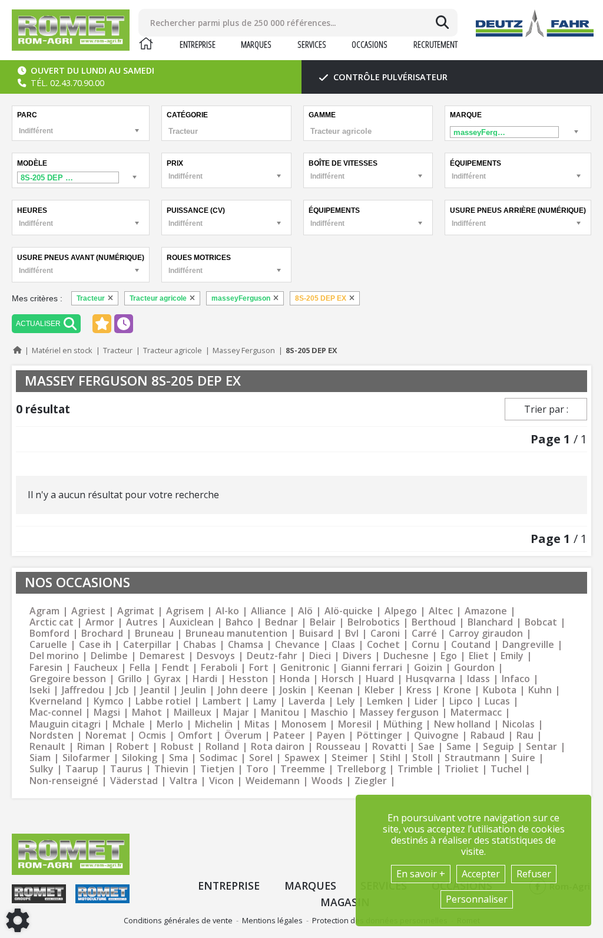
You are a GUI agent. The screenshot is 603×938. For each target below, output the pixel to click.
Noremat (106, 735)
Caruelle (48, 644)
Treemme (302, 769)
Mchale (128, 724)
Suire (523, 757)
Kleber (380, 690)
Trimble (415, 769)
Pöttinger (379, 735)
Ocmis (152, 735)
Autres (142, 622)
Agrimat (135, 611)
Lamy (265, 701)
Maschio (329, 712)
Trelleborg (361, 769)
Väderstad (134, 780)
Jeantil (155, 690)
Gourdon (474, 667)
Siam (40, 757)
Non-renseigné (63, 780)
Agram (44, 611)
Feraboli (219, 667)
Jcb (122, 690)
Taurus (126, 769)
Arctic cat (51, 622)
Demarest (162, 655)
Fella (140, 667)
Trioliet (462, 769)
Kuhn (540, 690)
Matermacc (476, 712)
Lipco (461, 701)
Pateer (289, 735)
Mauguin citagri (65, 724)
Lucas (497, 701)
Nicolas (518, 724)
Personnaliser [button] (477, 899)
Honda (295, 678)
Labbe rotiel (163, 701)
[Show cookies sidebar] (17, 920)
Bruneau (154, 633)
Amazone (486, 611)
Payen (331, 735)
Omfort (195, 735)
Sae (426, 746)
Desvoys (216, 655)
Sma (178, 757)
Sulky (41, 769)
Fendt (175, 667)
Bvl (352, 633)
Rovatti (389, 746)
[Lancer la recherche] (442, 22)
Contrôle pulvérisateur (389, 77)
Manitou (280, 712)
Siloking (139, 757)
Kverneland (55, 701)
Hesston (248, 678)
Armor (99, 622)
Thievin (171, 769)
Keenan (335, 690)
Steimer (350, 757)
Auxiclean (192, 622)
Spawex (302, 757)
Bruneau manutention (236, 633)
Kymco (109, 701)
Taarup (81, 769)
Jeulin (193, 690)
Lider (426, 701)
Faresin (45, 667)
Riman (91, 746)
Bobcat (541, 622)
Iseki (39, 690)
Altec (441, 611)
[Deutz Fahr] (535, 23)
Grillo (130, 678)
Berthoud (434, 622)
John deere (243, 690)
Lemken (385, 701)
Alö (305, 611)
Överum (242, 735)
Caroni (385, 633)
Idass (478, 678)
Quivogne (436, 735)
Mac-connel (55, 712)
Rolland (222, 746)
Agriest (88, 611)
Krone (457, 690)
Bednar (281, 622)
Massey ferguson (399, 712)
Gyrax (167, 678)
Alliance (268, 611)
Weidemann (273, 780)
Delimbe (109, 655)
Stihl (390, 757)
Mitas (257, 724)
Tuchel (506, 769)
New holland (462, 724)
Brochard (102, 633)
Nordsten (51, 735)
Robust (177, 746)
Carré (424, 633)
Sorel (261, 757)
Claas (343, 644)
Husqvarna (430, 678)
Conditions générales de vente (178, 920)
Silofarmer (86, 757)
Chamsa (245, 644)
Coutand (471, 644)
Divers (357, 655)
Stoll (422, 757)
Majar (236, 712)
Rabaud (488, 735)
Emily (512, 655)
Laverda (307, 701)
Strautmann (472, 757)
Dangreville (528, 644)
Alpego (401, 611)
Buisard (316, 633)
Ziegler (370, 780)
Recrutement (435, 44)
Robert (133, 746)
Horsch (338, 678)
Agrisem (185, 611)
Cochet (383, 644)
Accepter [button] (481, 873)
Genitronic (304, 667)
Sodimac (218, 757)
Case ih (95, 644)
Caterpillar (147, 644)
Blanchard (490, 622)
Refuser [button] (533, 873)
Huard (380, 678)
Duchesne (406, 655)
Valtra (183, 780)
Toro (257, 769)
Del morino (54, 655)
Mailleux (192, 712)
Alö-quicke (348, 611)
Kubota (499, 690)
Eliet (479, 655)
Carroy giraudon (486, 633)
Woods (327, 780)
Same (458, 746)
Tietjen (217, 769)
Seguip (498, 746)
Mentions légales (272, 920)
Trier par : (546, 409)
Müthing (402, 724)
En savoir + (420, 873)
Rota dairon (277, 746)
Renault (47, 746)
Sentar (541, 746)
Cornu (425, 644)
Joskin (293, 690)
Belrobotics (373, 622)
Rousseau (338, 746)
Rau (525, 735)
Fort (259, 667)
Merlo (170, 724)
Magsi (107, 712)
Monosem (303, 724)
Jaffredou (83, 690)
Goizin (428, 667)
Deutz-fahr (272, 655)
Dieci (320, 655)
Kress (419, 690)
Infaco (516, 678)
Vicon (221, 780)
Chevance (297, 644)
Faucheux (96, 667)
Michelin (214, 724)
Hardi (205, 678)
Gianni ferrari (371, 667)
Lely (346, 701)
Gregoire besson (67, 678)
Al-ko (227, 611)
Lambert (222, 701)
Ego (448, 655)
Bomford (49, 633)
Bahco (239, 622)
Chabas (199, 644)
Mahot (147, 712)
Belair (323, 622)
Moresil (355, 724)
